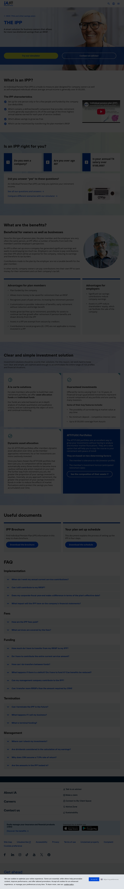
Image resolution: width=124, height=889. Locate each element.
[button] (109, 879)
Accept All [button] (94, 879)
